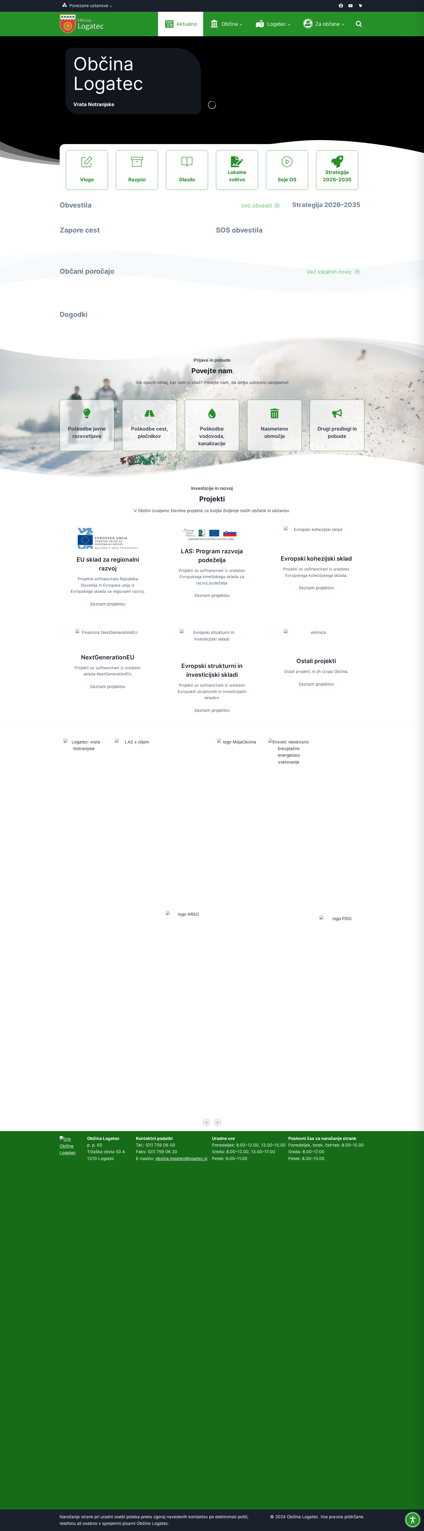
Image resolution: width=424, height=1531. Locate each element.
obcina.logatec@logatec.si (181, 1158)
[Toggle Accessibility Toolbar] (412, 1519)
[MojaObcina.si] (360, 6)
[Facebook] (341, 6)
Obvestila (76, 205)
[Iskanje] (358, 23)
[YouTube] (350, 6)
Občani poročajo (87, 271)
